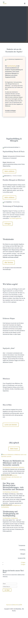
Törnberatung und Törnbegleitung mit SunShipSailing (11, 513)
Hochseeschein (14, 467)
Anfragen (8, 224)
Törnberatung (14, 518)
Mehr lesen (14, 449)
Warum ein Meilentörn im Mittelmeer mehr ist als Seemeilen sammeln (13, 462)
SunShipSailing (6, 467)
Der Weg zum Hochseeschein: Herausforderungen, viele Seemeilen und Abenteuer (13, 486)
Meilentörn (21, 467)
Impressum (9, 604)
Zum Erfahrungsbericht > (16, 218)
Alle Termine (9, 262)
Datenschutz (16, 604)
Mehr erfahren (9, 171)
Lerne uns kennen (11, 425)
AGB (21, 604)
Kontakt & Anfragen (10, 110)
